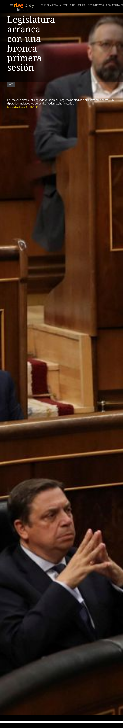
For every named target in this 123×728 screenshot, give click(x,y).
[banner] (27, 5)
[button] (10, 5)
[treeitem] (51, 5)
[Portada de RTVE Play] (24, 5)
